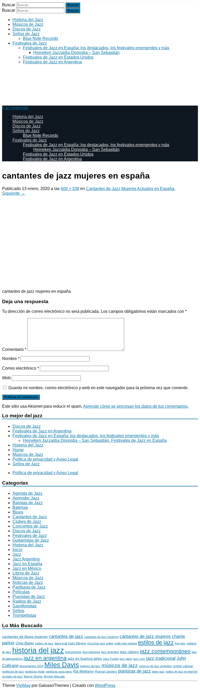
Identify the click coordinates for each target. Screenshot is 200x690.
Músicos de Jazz (27, 24)
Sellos (18, 610)
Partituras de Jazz (29, 587)
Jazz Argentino (26, 559)
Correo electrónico (20, 368)
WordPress (105, 685)
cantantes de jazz (66, 636)
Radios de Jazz (26, 601)
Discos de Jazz (26, 29)
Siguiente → (13, 193)
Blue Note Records (40, 38)
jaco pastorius (91, 652)
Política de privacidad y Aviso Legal (45, 459)
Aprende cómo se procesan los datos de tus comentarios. (136, 406)
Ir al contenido (15, 108)
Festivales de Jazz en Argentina (52, 62)
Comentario (14, 349)
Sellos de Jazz (26, 34)
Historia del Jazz (27, 19)
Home (18, 450)
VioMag (23, 685)
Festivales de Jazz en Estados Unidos (58, 57)
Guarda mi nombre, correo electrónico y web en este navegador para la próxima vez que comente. (98, 388)
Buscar (8, 5)
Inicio (17, 549)
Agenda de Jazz (27, 493)
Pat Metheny (83, 671)
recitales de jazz (12, 676)
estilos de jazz (156, 642)
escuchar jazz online (100, 643)
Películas (21, 592)
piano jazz (158, 671)
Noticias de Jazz (27, 582)
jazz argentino (110, 652)
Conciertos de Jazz (30, 526)
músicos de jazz (120, 665)
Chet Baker (25, 643)
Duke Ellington (77, 643)
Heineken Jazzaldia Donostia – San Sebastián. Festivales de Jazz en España (95, 440)
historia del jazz (38, 650)
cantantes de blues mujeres (25, 636)
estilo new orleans (125, 643)
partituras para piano (59, 671)
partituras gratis (35, 671)
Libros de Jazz (25, 573)
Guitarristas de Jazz (30, 540)
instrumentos (73, 652)
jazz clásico (129, 652)
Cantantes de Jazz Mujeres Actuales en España (130, 188)
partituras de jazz (13, 671)
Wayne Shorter (33, 676)
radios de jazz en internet (181, 671)
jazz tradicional (161, 658)
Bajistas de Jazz (27, 502)
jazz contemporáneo (165, 651)
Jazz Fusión (110, 658)
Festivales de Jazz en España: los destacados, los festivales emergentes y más (96, 48)
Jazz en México (26, 568)
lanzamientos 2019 (31, 666)
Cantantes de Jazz (29, 517)
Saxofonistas (24, 606)
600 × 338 (70, 188)
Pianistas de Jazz (28, 596)
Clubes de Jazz (26, 521)
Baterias (20, 507)
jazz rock (139, 658)
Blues (17, 512)
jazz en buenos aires (85, 658)
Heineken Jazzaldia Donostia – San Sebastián (76, 52)
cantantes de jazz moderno (101, 636)
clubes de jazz (44, 643)
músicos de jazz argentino (155, 666)
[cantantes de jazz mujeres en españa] (80, 282)
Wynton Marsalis (54, 676)
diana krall (60, 643)
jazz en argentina (45, 658)
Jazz (16, 554)
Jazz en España (27, 563)
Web (6, 378)
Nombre (11, 358)
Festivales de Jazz (29, 43)
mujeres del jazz (90, 666)
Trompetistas (24, 615)
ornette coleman (183, 666)
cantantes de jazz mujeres (145, 636)
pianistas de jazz (134, 671)
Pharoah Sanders (106, 671)
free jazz (180, 643)
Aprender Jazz (25, 498)
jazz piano (126, 658)
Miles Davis (61, 664)
